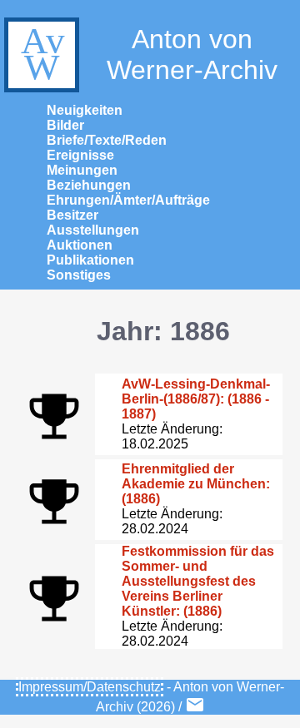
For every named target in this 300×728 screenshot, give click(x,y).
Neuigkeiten (84, 110)
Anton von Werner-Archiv (192, 54)
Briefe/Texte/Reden (107, 140)
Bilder (65, 125)
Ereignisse (80, 155)
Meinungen (82, 170)
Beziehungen (89, 185)
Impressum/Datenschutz (89, 687)
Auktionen (79, 245)
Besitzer (72, 215)
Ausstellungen (93, 230)
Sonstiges (79, 275)
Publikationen (90, 260)
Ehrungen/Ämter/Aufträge (128, 200)
